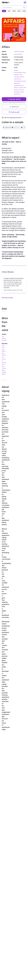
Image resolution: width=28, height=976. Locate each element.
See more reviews (7, 298)
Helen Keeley (18, 54)
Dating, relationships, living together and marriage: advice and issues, (20, 74)
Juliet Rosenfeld (19, 51)
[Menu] (25, 2)
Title (9, 11)
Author (14, 11)
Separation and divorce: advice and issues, (20, 87)
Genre (19, 11)
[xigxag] (5, 2)
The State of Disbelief (4, 338)
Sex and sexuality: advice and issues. (19, 92)
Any (4, 11)
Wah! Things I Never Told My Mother (4, 370)
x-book (24, 11)
